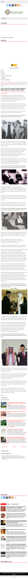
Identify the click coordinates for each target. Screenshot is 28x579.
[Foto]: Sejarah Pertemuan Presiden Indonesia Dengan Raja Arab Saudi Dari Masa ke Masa (13, 89)
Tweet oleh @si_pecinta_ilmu (7, 37)
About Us (3, 72)
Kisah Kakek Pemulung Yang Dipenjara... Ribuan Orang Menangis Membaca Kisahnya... (17, 438)
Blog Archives (15, 504)
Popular (3, 504)
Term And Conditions (5, 79)
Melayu (9, 82)
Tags (9, 504)
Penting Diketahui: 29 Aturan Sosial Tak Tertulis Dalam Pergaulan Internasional (16, 537)
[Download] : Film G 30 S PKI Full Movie (15, 513)
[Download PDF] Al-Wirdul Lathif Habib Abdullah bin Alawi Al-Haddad (16, 507)
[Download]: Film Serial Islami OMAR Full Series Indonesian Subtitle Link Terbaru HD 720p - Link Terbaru (16, 521)
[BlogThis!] (3, 397)
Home (2, 70)
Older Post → (24, 446)
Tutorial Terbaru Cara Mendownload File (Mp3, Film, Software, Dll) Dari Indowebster (16, 552)
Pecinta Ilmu (6, 576)
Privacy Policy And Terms (6, 75)
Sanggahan (3, 77)
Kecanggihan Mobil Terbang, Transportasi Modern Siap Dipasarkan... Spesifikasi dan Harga (16, 403)
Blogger (16, 68)
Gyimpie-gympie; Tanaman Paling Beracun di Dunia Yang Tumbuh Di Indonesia (17, 421)
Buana (6, 82)
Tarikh (13, 82)
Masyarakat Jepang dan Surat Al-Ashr (15, 429)
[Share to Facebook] (6, 397)
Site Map (3, 74)
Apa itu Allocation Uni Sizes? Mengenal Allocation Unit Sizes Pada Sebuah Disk (16, 545)
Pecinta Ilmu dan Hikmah (15, 573)
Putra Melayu (18, 576)
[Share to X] (5, 397)
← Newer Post (4, 446)
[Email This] (2, 397)
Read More (24, 408)
